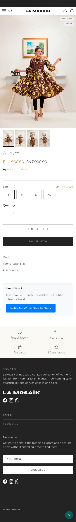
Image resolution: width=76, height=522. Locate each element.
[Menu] (4, 11)
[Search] (12, 11)
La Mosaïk (15, 509)
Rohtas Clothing (17, 169)
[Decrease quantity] (6, 213)
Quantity (9, 205)
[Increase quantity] (21, 213)
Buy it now (38, 241)
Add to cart (38, 229)
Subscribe (38, 469)
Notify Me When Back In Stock (30, 308)
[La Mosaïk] (38, 10)
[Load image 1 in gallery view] (38, 71)
